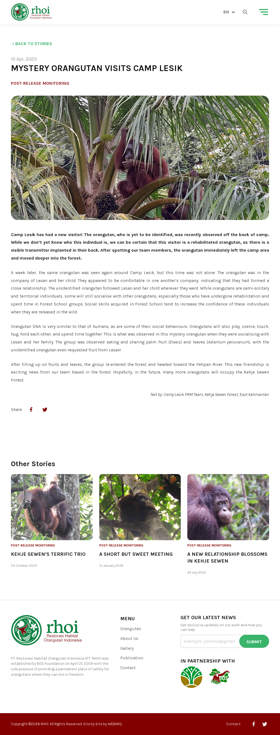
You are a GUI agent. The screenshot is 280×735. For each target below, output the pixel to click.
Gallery (127, 648)
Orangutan (130, 628)
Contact (128, 667)
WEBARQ (115, 724)
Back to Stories (33, 43)
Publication (131, 657)
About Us (129, 638)
